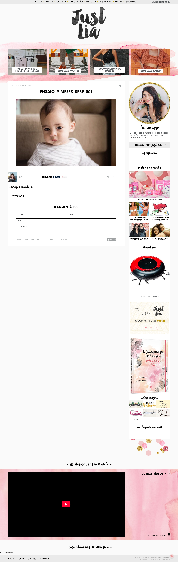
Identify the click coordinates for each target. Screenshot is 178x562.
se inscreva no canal (157, 535)
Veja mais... (135, 420)
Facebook (159, 2)
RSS (168, 2)
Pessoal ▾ (91, 2)
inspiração (106, 2)
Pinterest (165, 2)
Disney (118, 2)
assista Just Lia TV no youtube (89, 464)
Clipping (32, 559)
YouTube (153, 2)
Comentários (116, 177)
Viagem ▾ (61, 2)
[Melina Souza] (150, 413)
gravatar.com (63, 239)
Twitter (162, 2)
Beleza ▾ (49, 2)
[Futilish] (136, 413)
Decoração (76, 2)
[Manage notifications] (172, 556)
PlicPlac (167, 559)
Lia (22, 177)
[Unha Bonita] (163, 413)
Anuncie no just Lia (148, 145)
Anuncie (44, 559)
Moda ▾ (37, 2)
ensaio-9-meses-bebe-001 (66, 92)
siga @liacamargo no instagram (89, 547)
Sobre (20, 559)
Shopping (131, 2)
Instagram (156, 2)
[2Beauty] (163, 404)
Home (11, 559)
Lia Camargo (149, 559)
